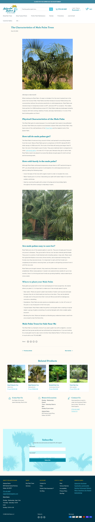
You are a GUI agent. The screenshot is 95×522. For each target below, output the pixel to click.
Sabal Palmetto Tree (33, 385)
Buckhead (83, 483)
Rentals (51, 16)
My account (75, 10)
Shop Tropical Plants (21, 16)
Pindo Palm (49, 128)
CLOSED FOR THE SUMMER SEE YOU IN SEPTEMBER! (47, 1)
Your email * (32, 452)
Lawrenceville (85, 485)
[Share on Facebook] (28, 341)
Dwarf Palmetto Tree (12, 385)
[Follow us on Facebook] (39, 517)
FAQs (41, 486)
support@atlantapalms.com (10, 493)
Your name (32, 446)
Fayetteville (77, 485)
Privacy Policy (63, 491)
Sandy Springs (78, 493)
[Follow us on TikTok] (44, 517)
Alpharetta (77, 483)
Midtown (88, 488)
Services (28, 486)
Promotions (61, 16)
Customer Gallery (7, 20)
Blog (61, 483)
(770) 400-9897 (75, 409)
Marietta (76, 488)
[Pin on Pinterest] (31, 341)
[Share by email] (36, 341)
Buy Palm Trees (30, 483)
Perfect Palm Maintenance (38, 16)
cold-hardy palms (31, 150)
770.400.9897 (6, 491)
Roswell (89, 490)
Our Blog (42, 491)
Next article (68, 350)
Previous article (28, 350)
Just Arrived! (71, 16)
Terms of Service (64, 486)
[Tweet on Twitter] (34, 341)
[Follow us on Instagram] (41, 517)
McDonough (82, 488)
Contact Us (74, 411)
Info (17, 20)
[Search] (51, 9)
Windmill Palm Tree (54, 385)
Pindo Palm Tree (74, 385)
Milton (76, 490)
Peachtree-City (82, 490)
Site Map (62, 493)
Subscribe (47, 460)
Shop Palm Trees (7, 16)
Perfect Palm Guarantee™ (47, 488)
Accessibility (63, 488)
